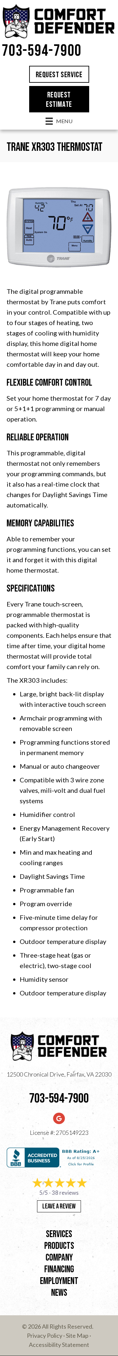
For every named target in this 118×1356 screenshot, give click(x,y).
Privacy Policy (44, 1335)
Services (59, 1234)
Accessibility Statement (59, 1344)
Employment (59, 1281)
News (59, 1293)
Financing (59, 1269)
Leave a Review (59, 1206)
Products (59, 1246)
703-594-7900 (42, 51)
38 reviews (65, 1192)
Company (59, 1257)
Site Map (77, 1335)
